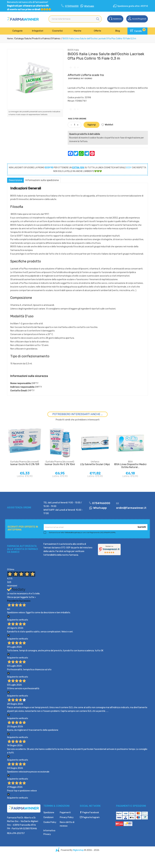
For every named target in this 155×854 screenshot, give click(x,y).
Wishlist (109, 124)
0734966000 (72, 6)
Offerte (97, 30)
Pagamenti (65, 812)
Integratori (37, 30)
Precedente (13, 601)
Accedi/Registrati (139, 19)
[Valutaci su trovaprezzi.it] (109, 549)
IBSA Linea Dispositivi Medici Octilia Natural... (130, 466)
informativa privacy (73, 533)
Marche (77, 30)
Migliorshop (78, 850)
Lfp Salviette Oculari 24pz (95, 464)
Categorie (17, 30)
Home (10, 38)
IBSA (130, 461)
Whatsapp (89, 6)
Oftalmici (55, 38)
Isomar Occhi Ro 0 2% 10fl (24, 464)
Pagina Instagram (91, 817)
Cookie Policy (49, 822)
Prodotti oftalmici (41, 38)
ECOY (129, 167)
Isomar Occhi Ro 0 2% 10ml (60, 464)
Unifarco (95, 461)
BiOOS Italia (73, 50)
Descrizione (15, 180)
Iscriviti (142, 527)
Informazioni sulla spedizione (42, 180)
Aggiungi (91, 124)
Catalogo (19, 38)
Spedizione (48, 812)
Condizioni (48, 817)
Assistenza (117, 19)
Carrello (139, 30)
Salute (28, 38)
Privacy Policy (67, 817)
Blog (117, 30)
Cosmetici (57, 30)
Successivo (24, 601)
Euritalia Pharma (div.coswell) (24, 461)
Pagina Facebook (90, 812)
